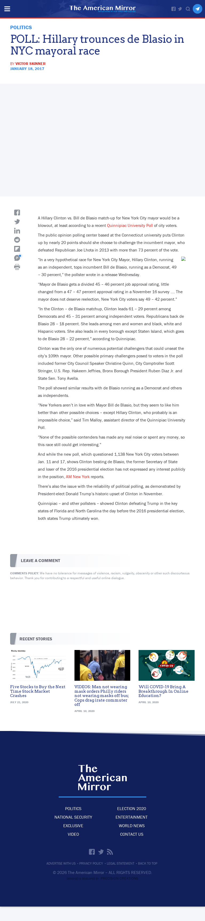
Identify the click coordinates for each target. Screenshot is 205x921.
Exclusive (73, 825)
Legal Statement (120, 863)
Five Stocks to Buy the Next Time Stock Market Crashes (37, 691)
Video (73, 834)
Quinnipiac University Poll (130, 225)
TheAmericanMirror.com (102, 777)
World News (132, 825)
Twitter (180, 9)
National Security (73, 817)
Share (17, 212)
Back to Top (147, 863)
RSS (110, 852)
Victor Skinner (30, 63)
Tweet (17, 222)
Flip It (17, 249)
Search (188, 8)
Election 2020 (131, 808)
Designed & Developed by (102, 878)
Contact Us (131, 834)
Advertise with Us (61, 863)
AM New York (78, 476)
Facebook (173, 9)
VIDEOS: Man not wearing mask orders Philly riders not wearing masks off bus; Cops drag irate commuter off (101, 695)
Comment (17, 258)
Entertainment (132, 817)
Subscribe (197, 9)
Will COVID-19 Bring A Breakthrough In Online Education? (163, 691)
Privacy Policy (91, 863)
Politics (73, 808)
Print (17, 267)
